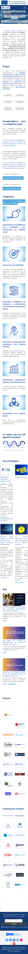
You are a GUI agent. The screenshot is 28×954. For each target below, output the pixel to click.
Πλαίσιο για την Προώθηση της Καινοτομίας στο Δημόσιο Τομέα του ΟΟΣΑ (14, 81)
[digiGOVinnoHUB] (7, 940)
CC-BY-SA (10, 951)
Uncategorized (11, 684)
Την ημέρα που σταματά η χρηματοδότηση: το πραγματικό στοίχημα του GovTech (14, 642)
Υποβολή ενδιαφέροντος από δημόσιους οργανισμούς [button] (14, 21)
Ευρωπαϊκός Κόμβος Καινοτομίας (13, 30)
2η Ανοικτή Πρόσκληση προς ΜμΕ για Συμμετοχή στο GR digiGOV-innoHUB (21, 540)
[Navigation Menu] (25, 7)
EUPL (10, 57)
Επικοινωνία (17, 951)
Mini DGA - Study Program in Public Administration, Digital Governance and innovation (6, 540)
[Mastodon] (17, 940)
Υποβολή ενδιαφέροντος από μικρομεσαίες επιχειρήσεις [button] (14, 17)
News (21, 582)
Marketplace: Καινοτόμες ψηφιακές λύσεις (5, 479)
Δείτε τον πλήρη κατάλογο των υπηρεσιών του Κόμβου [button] (14, 202)
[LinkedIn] (14, 940)
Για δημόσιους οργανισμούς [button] (11, 188)
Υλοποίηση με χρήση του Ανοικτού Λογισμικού (14, 947)
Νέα (5, 589)
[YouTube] (14, 943)
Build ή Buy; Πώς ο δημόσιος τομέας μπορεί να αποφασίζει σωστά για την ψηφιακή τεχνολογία (14, 674)
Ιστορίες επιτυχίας (21, 477)
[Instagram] (21, 940)
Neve (9, 949)
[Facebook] (10, 940)
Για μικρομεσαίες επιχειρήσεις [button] (13, 178)
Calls (17, 582)
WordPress (4, 949)
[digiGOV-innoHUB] (5, 7)
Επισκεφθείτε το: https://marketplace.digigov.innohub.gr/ (6, 518)
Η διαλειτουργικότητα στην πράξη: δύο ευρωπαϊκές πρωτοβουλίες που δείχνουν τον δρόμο (14, 609)
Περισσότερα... (4, 577)
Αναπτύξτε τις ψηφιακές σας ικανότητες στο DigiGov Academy (14, 344)
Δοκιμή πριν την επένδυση (13, 265)
